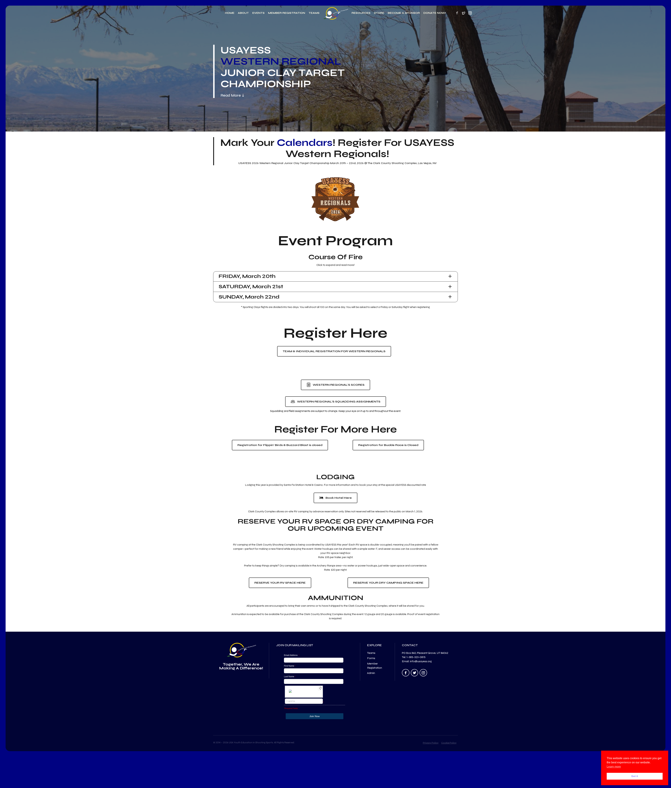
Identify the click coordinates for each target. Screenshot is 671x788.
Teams (314, 12)
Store (379, 12)
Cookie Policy (448, 742)
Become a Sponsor (404, 12)
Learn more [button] (614, 766)
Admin (371, 673)
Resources (361, 12)
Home (229, 12)
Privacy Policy (430, 742)
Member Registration (286, 12)
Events (258, 12)
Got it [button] (634, 776)
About (243, 12)
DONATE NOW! (434, 12)
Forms (371, 658)
